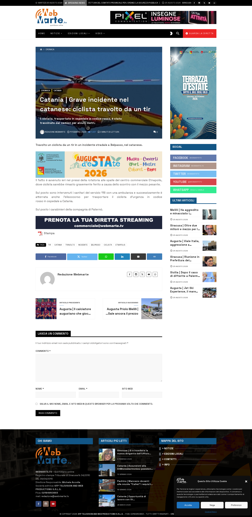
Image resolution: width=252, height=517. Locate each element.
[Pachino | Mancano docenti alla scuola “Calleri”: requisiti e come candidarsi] (107, 485)
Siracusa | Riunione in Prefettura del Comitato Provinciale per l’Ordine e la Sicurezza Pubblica (92, 3)
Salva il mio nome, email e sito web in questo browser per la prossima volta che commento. (96, 403)
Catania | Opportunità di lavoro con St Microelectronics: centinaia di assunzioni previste (134, 498)
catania (58, 245)
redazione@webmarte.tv (55, 496)
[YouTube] (209, 3)
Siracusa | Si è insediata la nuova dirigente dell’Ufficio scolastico (133, 452)
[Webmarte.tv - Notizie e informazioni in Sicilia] (51, 17)
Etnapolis (120, 245)
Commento (43, 350)
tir (49, 245)
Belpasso (95, 245)
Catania (57, 90)
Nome (40, 388)
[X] (204, 3)
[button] (246, 481)
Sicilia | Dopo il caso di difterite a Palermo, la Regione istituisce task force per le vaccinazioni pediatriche (185, 274)
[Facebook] (194, 3)
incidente (83, 245)
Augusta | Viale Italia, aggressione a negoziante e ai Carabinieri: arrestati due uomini (184, 243)
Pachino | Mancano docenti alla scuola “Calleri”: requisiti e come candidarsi (134, 483)
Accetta (188, 505)
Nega (212, 505)
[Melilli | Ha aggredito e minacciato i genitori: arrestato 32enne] (209, 214)
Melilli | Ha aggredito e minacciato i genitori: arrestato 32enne (184, 211)
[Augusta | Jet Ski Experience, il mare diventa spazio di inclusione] (209, 292)
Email (83, 388)
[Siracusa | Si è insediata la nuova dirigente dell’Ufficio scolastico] (107, 455)
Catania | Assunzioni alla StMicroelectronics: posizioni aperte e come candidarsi (134, 467)
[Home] (41, 49)
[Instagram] (199, 3)
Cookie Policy (211, 512)
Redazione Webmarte (73, 274)
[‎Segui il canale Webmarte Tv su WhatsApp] (214, 3)
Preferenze (236, 505)
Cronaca (50, 50)
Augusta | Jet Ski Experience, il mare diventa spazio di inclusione (183, 289)
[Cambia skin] (171, 33)
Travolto (70, 245)
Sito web (127, 388)
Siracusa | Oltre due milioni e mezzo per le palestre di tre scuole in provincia (185, 227)
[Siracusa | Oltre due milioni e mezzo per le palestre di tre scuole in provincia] (209, 230)
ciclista (108, 245)
